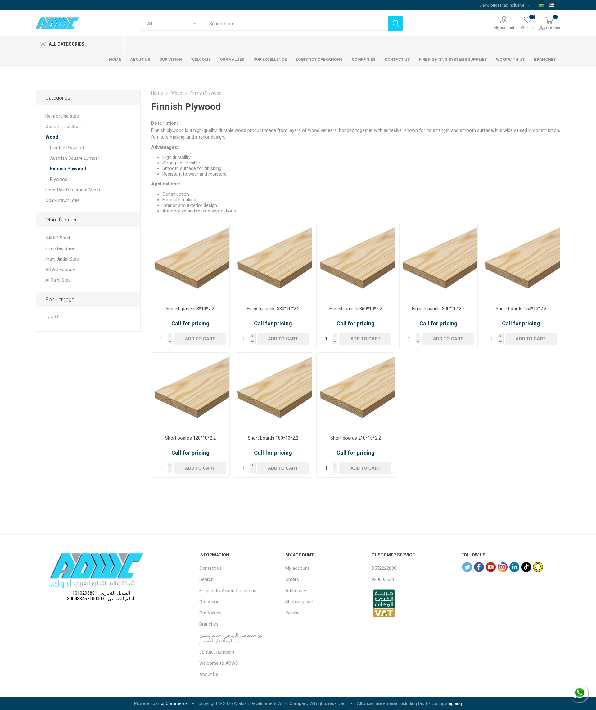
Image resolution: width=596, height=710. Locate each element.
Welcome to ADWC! (219, 663)
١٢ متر (53, 316)
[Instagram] (503, 567)
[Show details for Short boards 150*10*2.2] (521, 262)
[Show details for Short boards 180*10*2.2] (273, 392)
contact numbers (216, 652)
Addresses (296, 590)
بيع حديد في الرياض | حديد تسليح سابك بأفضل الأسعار (231, 638)
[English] (552, 5)
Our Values (210, 613)
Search (206, 579)
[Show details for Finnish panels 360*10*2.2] (356, 262)
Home (157, 93)
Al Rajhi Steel (58, 280)
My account (504, 27)
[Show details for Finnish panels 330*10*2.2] (273, 262)
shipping (453, 703)
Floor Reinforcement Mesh (72, 190)
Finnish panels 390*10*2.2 (438, 308)
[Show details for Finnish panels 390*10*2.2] (438, 262)
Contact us (210, 568)
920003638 (383, 579)
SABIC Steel (57, 238)
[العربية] (541, 5)
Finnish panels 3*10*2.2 (190, 308)
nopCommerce (173, 703)
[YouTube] (491, 567)
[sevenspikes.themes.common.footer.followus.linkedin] (514, 567)
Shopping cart (299, 602)
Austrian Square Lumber (74, 158)
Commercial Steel (63, 126)
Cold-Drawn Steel (63, 200)
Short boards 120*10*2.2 (190, 438)
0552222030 (384, 568)
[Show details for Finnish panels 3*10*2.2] (190, 262)
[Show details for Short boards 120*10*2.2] (190, 392)
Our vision (209, 602)
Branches (209, 624)
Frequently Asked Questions (227, 590)
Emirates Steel (60, 248)
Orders (292, 579)
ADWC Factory (60, 269)
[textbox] (295, 23)
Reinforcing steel (62, 116)
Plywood (58, 179)
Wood (51, 137)
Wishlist (293, 613)
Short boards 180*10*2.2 (273, 438)
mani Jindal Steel (62, 259)
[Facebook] (479, 567)
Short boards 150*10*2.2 (521, 308)
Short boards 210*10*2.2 (355, 438)
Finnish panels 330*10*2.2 (273, 308)
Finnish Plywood (68, 169)
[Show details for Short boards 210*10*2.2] (356, 392)
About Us (208, 674)
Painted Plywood (67, 147)
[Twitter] (467, 567)
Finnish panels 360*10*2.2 (355, 308)
